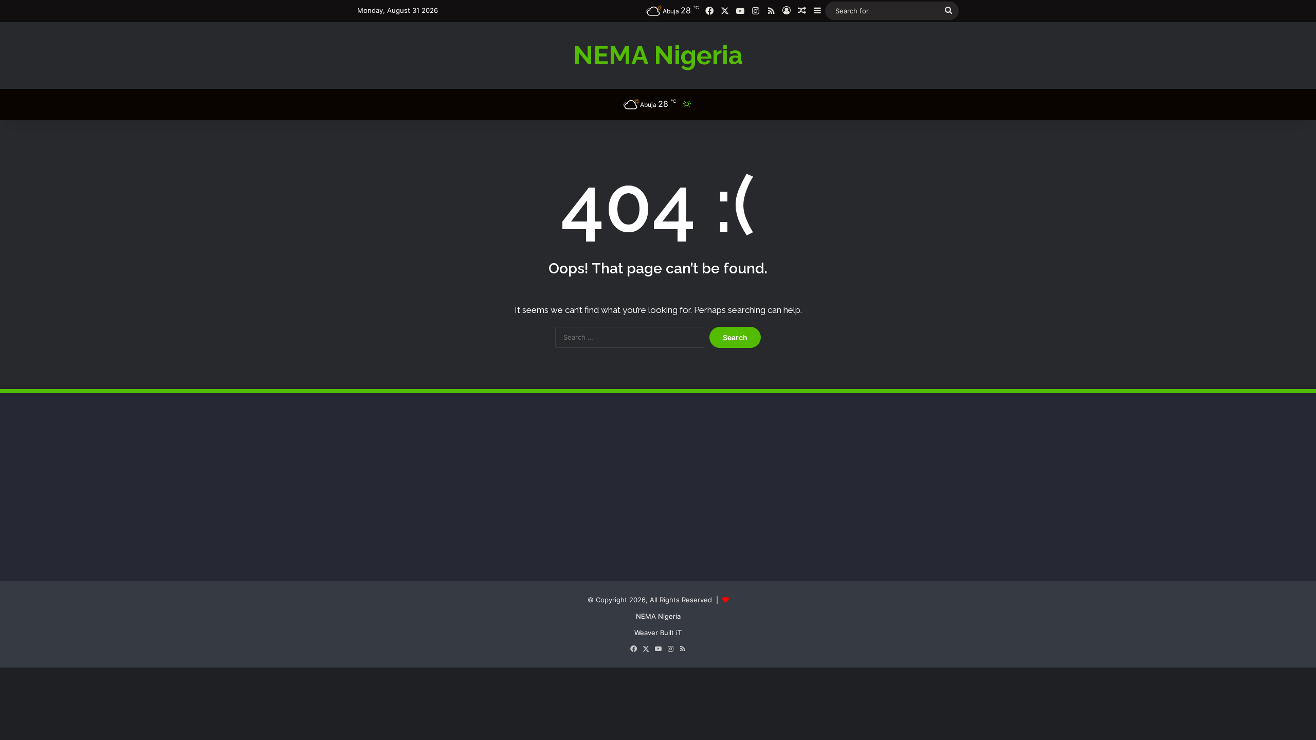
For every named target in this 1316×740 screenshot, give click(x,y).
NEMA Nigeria (658, 616)
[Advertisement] (434, 496)
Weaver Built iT (658, 632)
